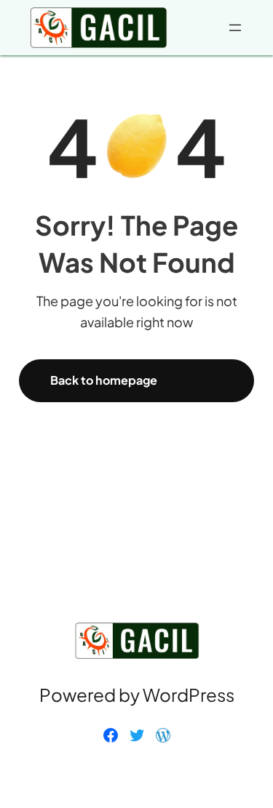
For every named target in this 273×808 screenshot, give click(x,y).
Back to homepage (103, 380)
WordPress (188, 694)
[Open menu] (235, 27)
